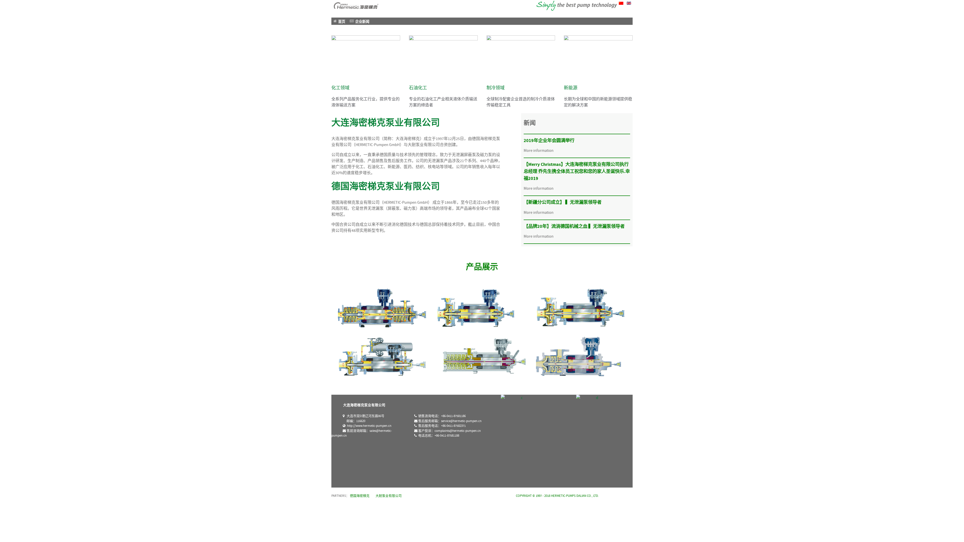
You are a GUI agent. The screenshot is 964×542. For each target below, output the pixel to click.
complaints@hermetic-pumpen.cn (458, 431)
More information (539, 150)
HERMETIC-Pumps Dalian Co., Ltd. (575, 496)
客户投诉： (449, 431)
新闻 (530, 123)
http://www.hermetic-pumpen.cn (368, 426)
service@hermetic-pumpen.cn (461, 421)
